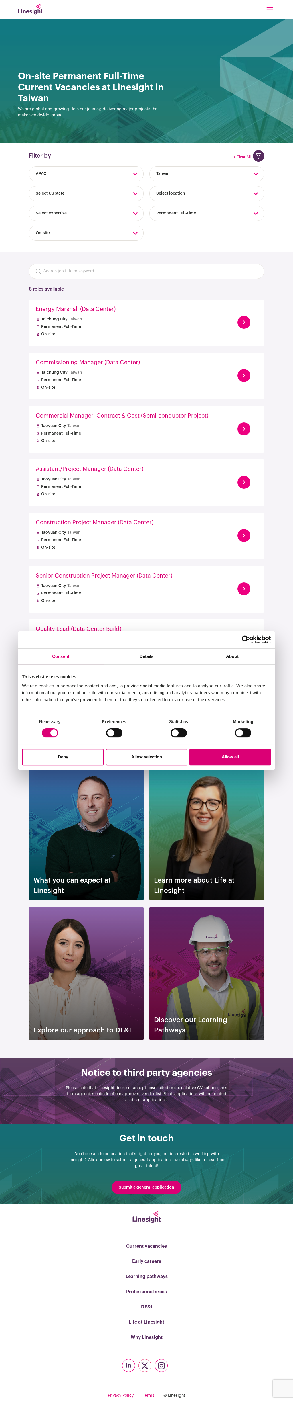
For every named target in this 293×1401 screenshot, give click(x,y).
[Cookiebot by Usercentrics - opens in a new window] (246, 639)
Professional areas (146, 1292)
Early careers (146, 1261)
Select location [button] (170, 193)
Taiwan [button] (163, 174)
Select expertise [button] (51, 213)
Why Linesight (147, 1337)
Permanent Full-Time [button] (176, 213)
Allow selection (146, 756)
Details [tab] (147, 656)
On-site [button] (43, 233)
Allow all (230, 756)
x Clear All (242, 157)
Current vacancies (146, 1246)
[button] (258, 156)
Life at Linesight (146, 1322)
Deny (63, 756)
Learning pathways (147, 1276)
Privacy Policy (121, 1396)
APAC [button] (41, 174)
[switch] (114, 732)
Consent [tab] (60, 656)
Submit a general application (146, 1187)
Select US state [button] (50, 193)
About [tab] (232, 656)
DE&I (146, 1307)
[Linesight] (30, 9)
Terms (148, 1396)
